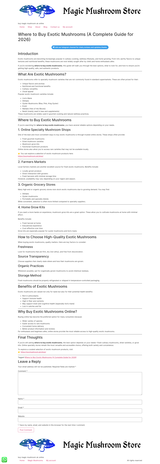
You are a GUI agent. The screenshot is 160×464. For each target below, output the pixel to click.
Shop (30, 27)
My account (67, 27)
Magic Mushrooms (35, 460)
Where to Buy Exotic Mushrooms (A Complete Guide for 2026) (51, 357)
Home (22, 27)
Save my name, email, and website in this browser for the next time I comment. (52, 425)
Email (21, 407)
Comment (22, 371)
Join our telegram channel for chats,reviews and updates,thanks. (81, 47)
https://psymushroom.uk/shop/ (30, 156)
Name (21, 399)
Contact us (55, 27)
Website (21, 416)
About (37, 27)
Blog (45, 27)
